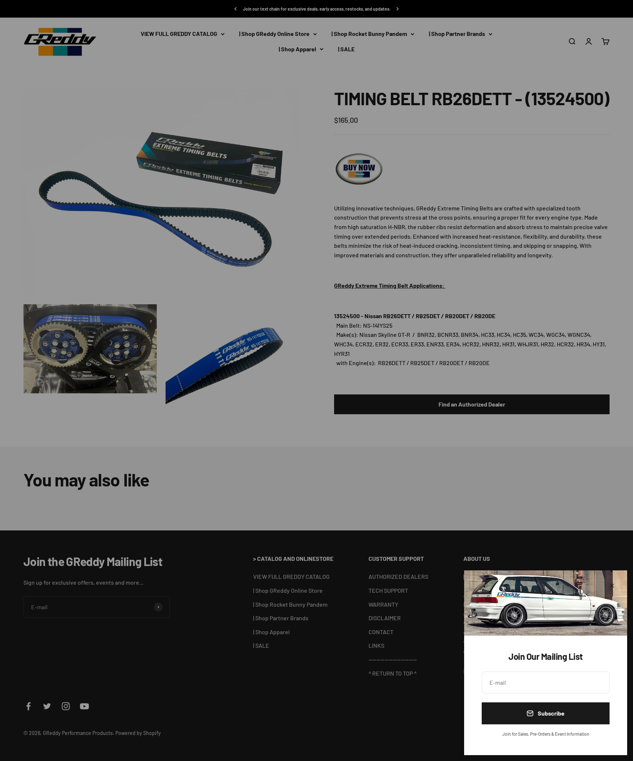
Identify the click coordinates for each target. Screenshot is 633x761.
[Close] (611, 585)
